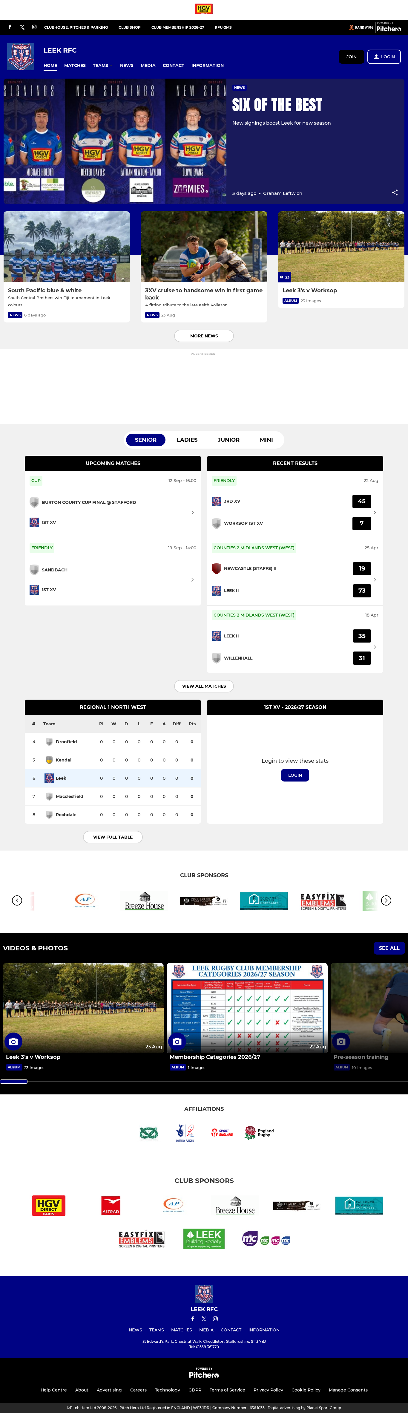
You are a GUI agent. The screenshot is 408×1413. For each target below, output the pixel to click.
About (81, 1390)
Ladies (187, 440)
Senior (146, 440)
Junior (229, 440)
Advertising (109, 1390)
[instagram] (34, 27)
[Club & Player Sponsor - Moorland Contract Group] (266, 1240)
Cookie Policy (306, 1390)
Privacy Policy (268, 1390)
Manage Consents (348, 1390)
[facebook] (10, 27)
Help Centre (54, 1390)
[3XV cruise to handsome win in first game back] (204, 246)
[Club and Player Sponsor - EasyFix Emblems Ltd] (323, 902)
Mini (266, 440)
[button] (50, 65)
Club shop (130, 27)
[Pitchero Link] (389, 29)
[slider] (13, 1081)
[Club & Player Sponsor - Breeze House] (144, 902)
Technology (167, 1390)
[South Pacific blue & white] (67, 246)
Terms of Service (227, 1390)
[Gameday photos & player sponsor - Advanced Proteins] (84, 902)
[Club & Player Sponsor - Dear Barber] (204, 902)
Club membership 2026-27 (177, 27)
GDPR (194, 1390)
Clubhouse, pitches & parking (76, 27)
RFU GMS (223, 27)
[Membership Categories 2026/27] (247, 1008)
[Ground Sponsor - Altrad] (111, 1206)
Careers (138, 1390)
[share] (394, 193)
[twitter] (22, 27)
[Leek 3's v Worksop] (341, 246)
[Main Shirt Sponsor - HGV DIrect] (204, 10)
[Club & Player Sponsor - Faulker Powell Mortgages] (264, 902)
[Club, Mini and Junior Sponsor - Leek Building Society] (204, 1240)
